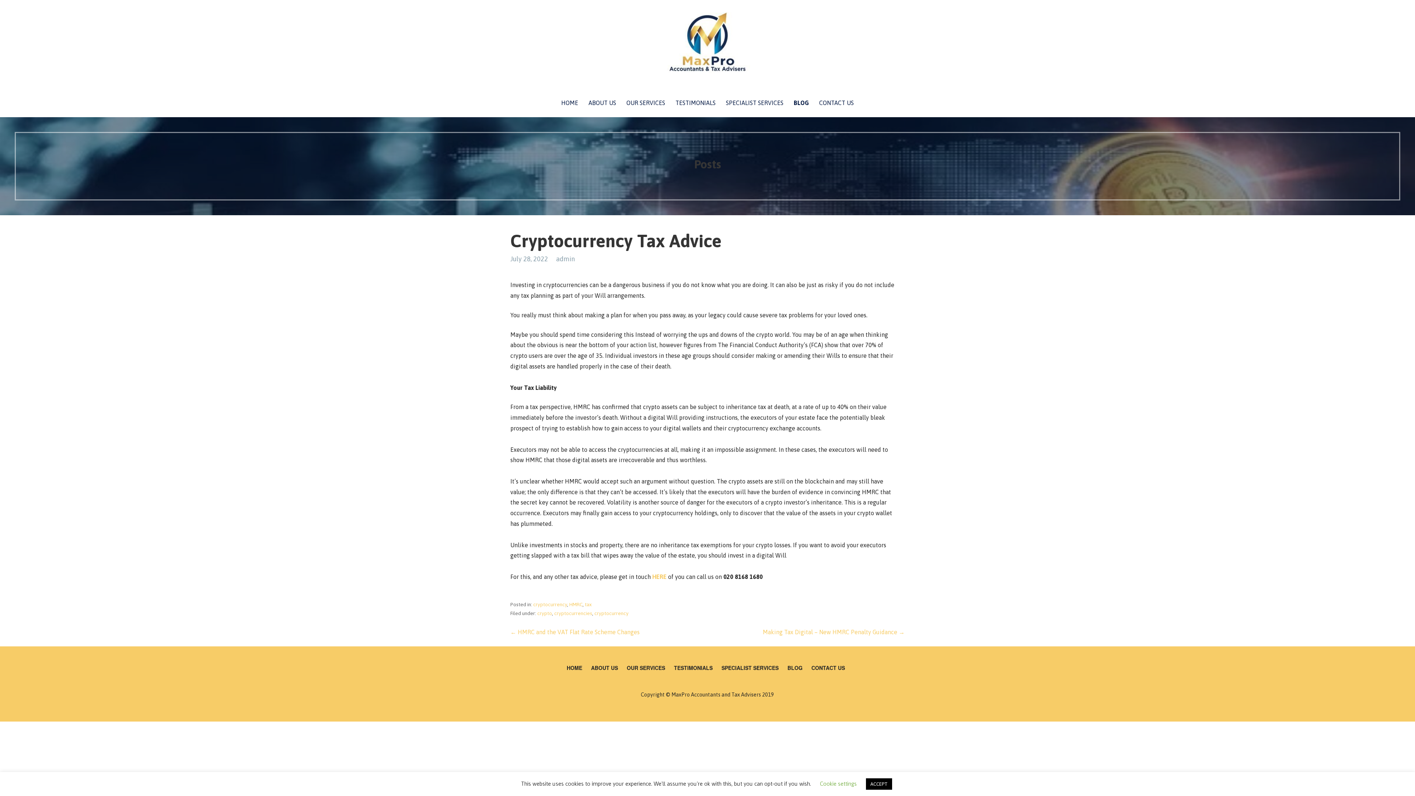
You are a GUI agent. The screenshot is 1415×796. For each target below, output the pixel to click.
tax (588, 604)
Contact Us (836, 103)
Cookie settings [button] (838, 784)
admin (565, 259)
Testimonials (695, 103)
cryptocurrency (550, 604)
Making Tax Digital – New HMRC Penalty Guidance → (834, 632)
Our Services (645, 103)
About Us (602, 103)
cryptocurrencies (573, 613)
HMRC (576, 604)
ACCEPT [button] (879, 784)
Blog (801, 103)
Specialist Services (754, 103)
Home (569, 103)
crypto (544, 613)
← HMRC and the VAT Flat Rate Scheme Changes (575, 632)
